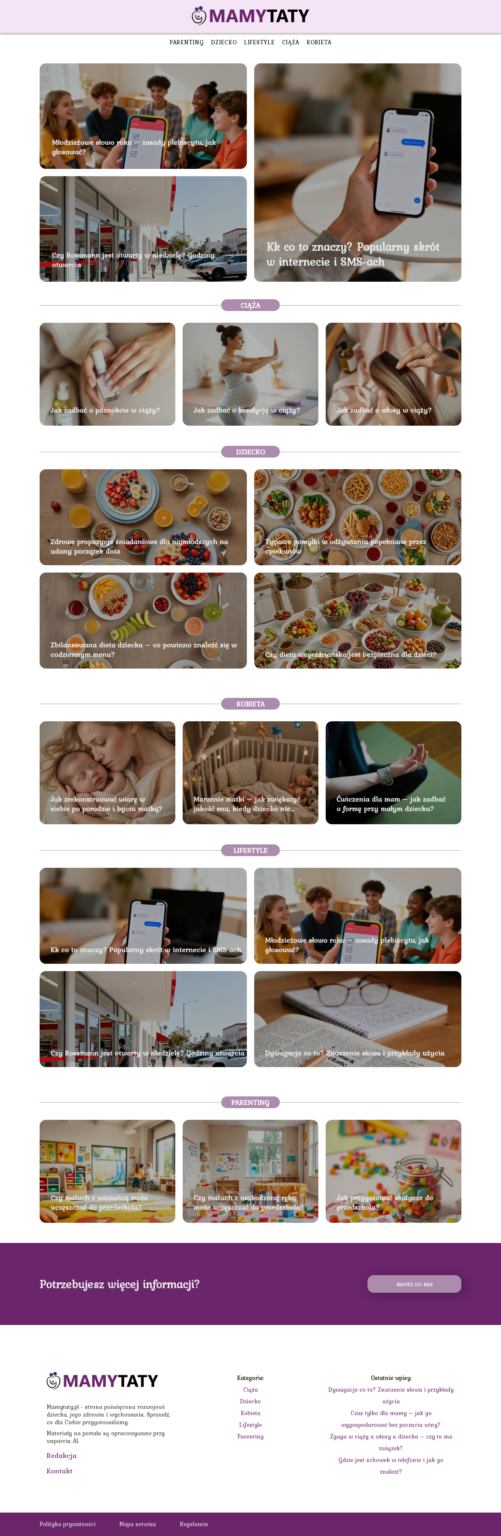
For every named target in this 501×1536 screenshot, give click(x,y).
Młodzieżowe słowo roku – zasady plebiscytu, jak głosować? (134, 146)
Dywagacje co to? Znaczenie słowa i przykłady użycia (355, 1053)
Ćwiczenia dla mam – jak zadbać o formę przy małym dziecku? (391, 803)
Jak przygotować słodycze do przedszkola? (385, 1202)
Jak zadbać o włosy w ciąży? (384, 410)
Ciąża (291, 42)
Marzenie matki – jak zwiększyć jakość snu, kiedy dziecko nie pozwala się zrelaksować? (247, 803)
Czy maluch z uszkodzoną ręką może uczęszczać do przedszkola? (249, 1202)
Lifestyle (259, 42)
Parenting (186, 42)
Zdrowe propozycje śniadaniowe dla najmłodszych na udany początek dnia (139, 546)
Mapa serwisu (137, 1524)
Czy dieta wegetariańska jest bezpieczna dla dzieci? (351, 654)
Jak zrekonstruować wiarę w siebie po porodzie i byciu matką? (106, 803)
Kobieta (319, 42)
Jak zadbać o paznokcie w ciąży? (105, 410)
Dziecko (224, 42)
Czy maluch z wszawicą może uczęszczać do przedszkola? (99, 1202)
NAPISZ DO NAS (414, 1284)
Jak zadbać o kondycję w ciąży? (247, 410)
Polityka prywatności (68, 1524)
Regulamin (194, 1524)
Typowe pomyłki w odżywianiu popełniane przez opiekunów (345, 546)
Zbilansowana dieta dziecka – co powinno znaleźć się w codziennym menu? (144, 649)
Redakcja (62, 1455)
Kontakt (60, 1471)
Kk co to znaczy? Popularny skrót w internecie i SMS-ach (353, 254)
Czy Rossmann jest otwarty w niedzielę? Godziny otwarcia (133, 259)
